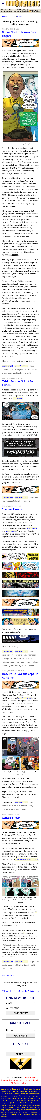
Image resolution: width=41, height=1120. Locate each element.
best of (12, 655)
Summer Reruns (12, 509)
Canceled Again (11, 817)
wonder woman (19, 809)
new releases (7, 501)
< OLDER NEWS (8, 975)
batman (5, 806)
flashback (32, 655)
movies (34, 369)
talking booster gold (22, 373)
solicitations (32, 528)
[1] (36, 912)
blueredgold (13, 965)
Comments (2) (7, 497)
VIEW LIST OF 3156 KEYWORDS (20, 991)
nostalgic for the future (11, 658)
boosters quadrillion (10, 369)
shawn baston (8, 373)
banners (5, 655)
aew (36, 497)
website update (28, 665)
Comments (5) (7, 651)
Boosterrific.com (8, 16)
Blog (19, 16)
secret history (26, 662)
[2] (23, 933)
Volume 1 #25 (26, 859)
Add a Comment (21, 366)
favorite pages (22, 655)
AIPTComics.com (25, 698)
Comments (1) (7, 366)
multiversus (13, 806)
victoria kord (7, 968)
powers (17, 662)
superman (23, 806)
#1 (18, 398)
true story (17, 665)
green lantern (25, 369)
